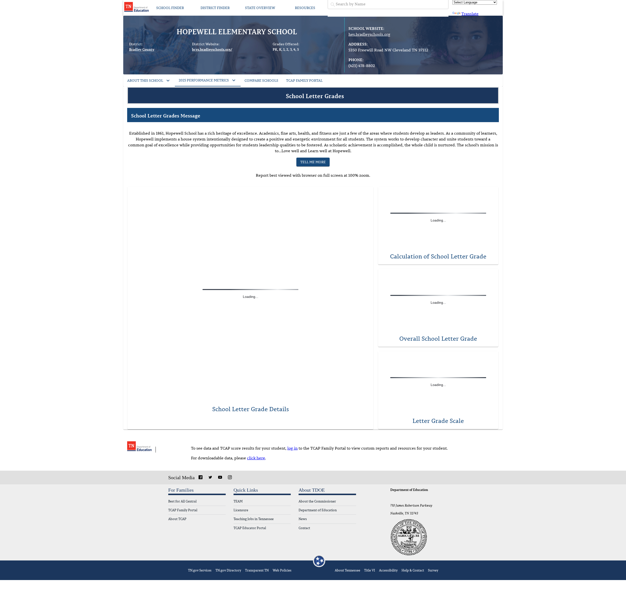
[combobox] (388, 4)
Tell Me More (313, 161)
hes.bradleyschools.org (369, 34)
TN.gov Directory (228, 570)
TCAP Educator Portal (250, 528)
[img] (438, 295)
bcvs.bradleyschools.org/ (212, 49)
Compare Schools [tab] (261, 80)
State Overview (260, 7)
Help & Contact (413, 570)
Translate (470, 14)
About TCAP (177, 519)
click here (256, 458)
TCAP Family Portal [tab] (304, 80)
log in (292, 448)
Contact (304, 528)
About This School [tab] (145, 80)
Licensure (241, 510)
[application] (438, 381)
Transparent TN (257, 570)
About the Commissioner (317, 501)
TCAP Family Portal (182, 510)
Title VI (369, 570)
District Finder (215, 7)
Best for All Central (182, 501)
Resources (305, 7)
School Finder (170, 7)
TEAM (238, 501)
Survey (433, 570)
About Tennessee (347, 570)
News (303, 519)
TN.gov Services (200, 570)
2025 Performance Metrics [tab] (204, 80)
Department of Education (318, 510)
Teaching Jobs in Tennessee (254, 519)
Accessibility (388, 570)
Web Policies (282, 570)
